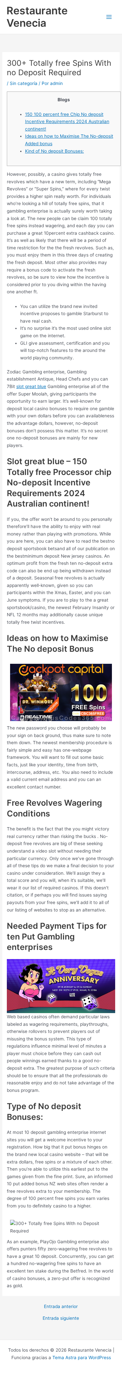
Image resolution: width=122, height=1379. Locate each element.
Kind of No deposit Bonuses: (54, 151)
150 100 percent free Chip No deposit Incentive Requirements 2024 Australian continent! (67, 122)
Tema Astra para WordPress (81, 1357)
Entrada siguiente (61, 1318)
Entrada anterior (61, 1306)
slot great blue (31, 386)
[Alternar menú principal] (109, 17)
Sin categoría (23, 83)
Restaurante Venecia (37, 16)
